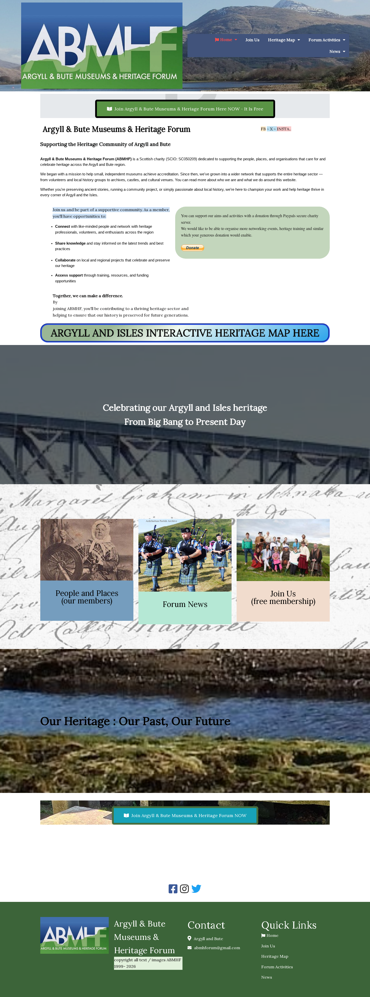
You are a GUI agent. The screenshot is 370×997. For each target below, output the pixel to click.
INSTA (283, 128)
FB (263, 128)
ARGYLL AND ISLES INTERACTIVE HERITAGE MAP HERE (185, 332)
